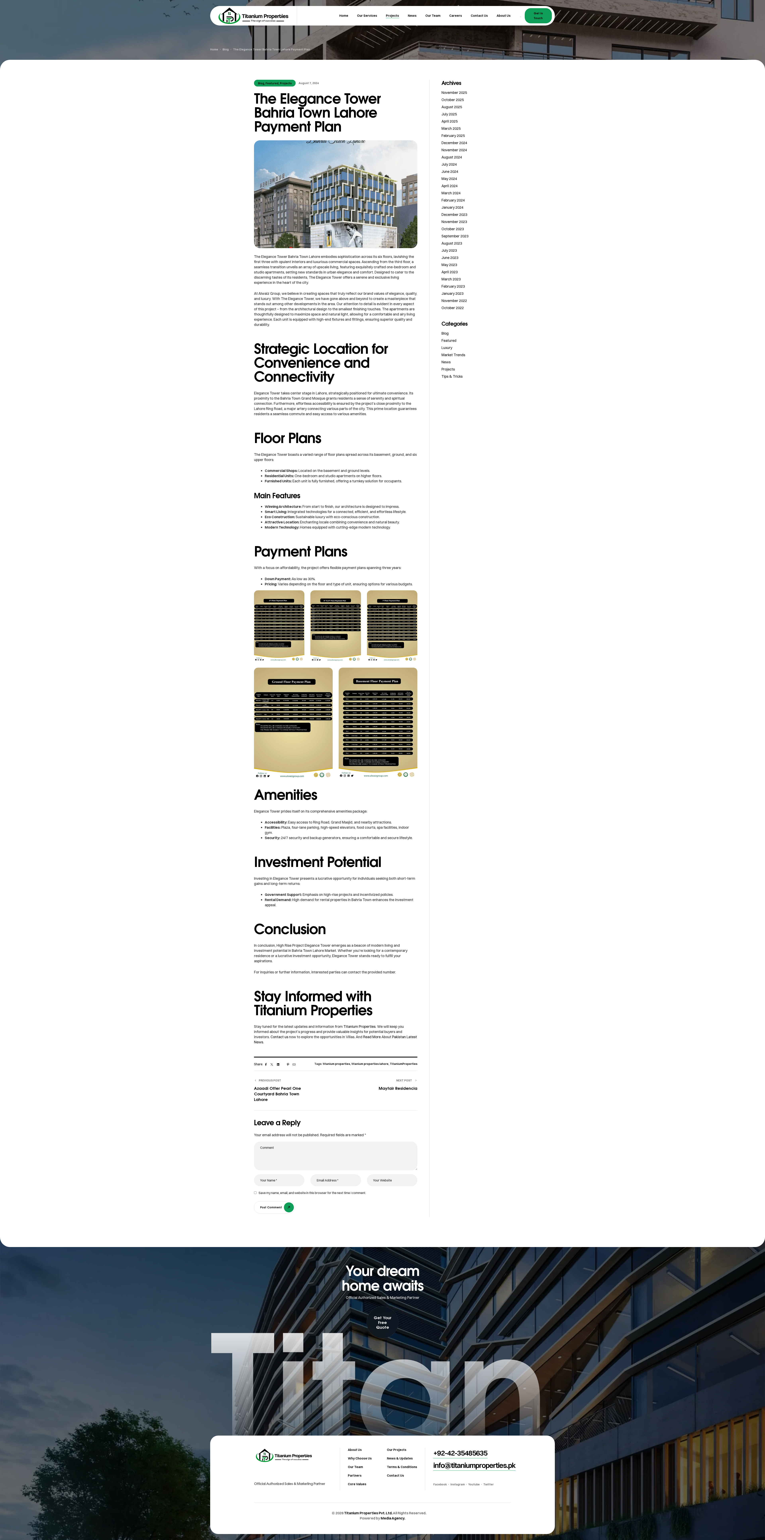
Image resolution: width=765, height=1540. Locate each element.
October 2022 (452, 308)
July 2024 (449, 164)
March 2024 (451, 193)
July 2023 (449, 250)
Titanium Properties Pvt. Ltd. (368, 1513)
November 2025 (454, 92)
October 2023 (452, 229)
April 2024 (449, 186)
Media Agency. (393, 1518)
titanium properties (336, 1064)
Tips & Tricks (452, 376)
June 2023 (449, 257)
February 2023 (453, 286)
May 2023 (449, 264)
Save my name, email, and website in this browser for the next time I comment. (312, 1193)
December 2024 (454, 143)
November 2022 (454, 300)
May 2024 (449, 178)
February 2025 (453, 135)
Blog (261, 83)
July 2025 (449, 114)
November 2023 (454, 221)
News (446, 362)
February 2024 (453, 200)
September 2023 (454, 236)
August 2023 (451, 243)
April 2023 (449, 272)
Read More (372, 1037)
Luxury (446, 347)
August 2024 (451, 157)
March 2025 (451, 128)
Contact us (280, 1037)
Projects (286, 83)
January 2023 (452, 293)
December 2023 (454, 214)
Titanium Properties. (359, 1026)
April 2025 (449, 121)
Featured (272, 83)
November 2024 (454, 150)
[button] (382, 1322)
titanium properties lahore (369, 1064)
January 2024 (452, 207)
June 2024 (449, 171)
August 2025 (451, 107)
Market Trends (453, 355)
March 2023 (451, 279)
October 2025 (452, 99)
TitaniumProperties (403, 1064)
